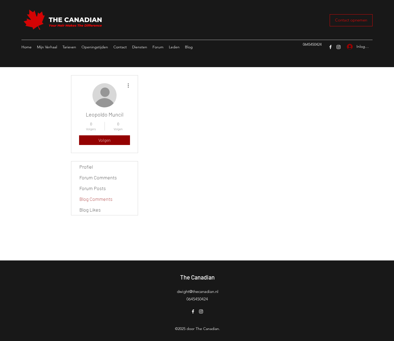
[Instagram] (338, 47)
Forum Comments (98, 177)
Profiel (86, 167)
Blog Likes (90, 210)
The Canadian (197, 277)
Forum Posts (92, 188)
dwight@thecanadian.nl (197, 291)
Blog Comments (96, 199)
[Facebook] (330, 47)
